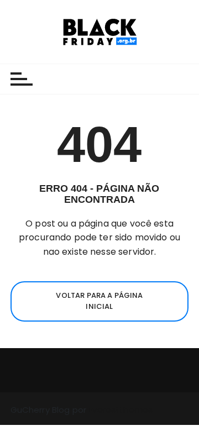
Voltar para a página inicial (99, 301)
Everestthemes (120, 410)
